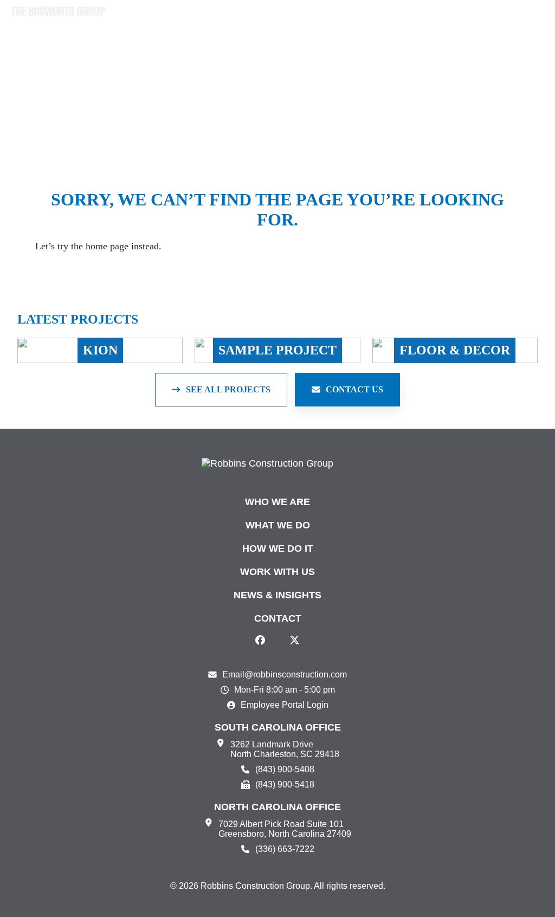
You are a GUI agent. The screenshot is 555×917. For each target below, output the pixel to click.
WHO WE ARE (277, 501)
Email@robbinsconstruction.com (284, 674)
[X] (295, 640)
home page (107, 246)
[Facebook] (260, 640)
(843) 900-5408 (284, 769)
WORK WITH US (277, 571)
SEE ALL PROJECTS (228, 389)
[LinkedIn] (277, 640)
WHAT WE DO (278, 525)
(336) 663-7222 (284, 849)
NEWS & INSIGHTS (277, 595)
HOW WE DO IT (277, 548)
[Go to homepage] (58, 11)
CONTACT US (354, 389)
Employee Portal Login (284, 704)
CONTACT (277, 618)
